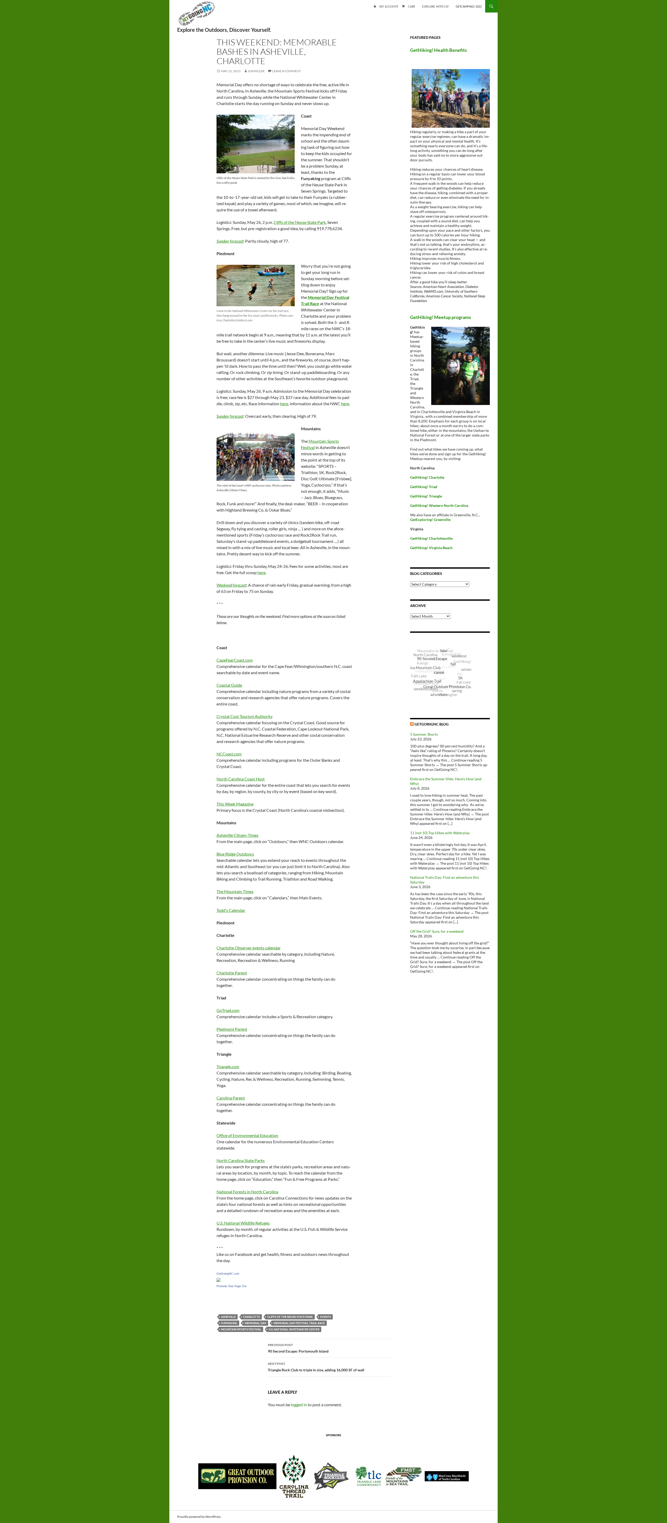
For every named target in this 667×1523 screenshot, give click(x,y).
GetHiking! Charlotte (427, 477)
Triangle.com (228, 1066)
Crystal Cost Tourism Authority (245, 716)
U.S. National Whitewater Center (294, 1329)
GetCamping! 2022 (469, 6)
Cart (411, 6)
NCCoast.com (229, 753)
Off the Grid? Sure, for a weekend (437, 931)
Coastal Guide (229, 685)
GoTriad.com (228, 1010)
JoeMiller (256, 71)
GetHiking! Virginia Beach (431, 547)
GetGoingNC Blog (432, 724)
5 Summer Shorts (424, 734)
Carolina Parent (231, 1097)
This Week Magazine (235, 803)
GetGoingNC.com (228, 1273)
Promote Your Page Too (231, 1286)
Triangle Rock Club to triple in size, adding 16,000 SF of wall (316, 1367)
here (284, 403)
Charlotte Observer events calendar (249, 947)
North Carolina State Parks (241, 1160)
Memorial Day (255, 1323)
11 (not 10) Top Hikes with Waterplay (440, 833)
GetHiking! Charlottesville (431, 538)
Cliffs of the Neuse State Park (300, 222)
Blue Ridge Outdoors (235, 853)
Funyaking (229, 1323)
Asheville (228, 1316)
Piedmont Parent (232, 1029)
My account (388, 6)
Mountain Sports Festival (241, 1329)
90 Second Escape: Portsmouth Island (298, 1348)
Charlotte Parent (232, 972)
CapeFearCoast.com (235, 660)
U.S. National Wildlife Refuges (243, 1222)
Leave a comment (286, 71)
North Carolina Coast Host (241, 778)
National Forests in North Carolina (247, 1191)
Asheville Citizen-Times (237, 835)
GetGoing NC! (196, 15)
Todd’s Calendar (231, 910)
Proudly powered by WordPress (199, 1517)
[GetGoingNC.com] (219, 1279)
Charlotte (251, 1316)
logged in (299, 1404)
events (325, 1316)
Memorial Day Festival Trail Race (299, 1323)
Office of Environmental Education (247, 1135)
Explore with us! (435, 6)
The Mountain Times (235, 891)
